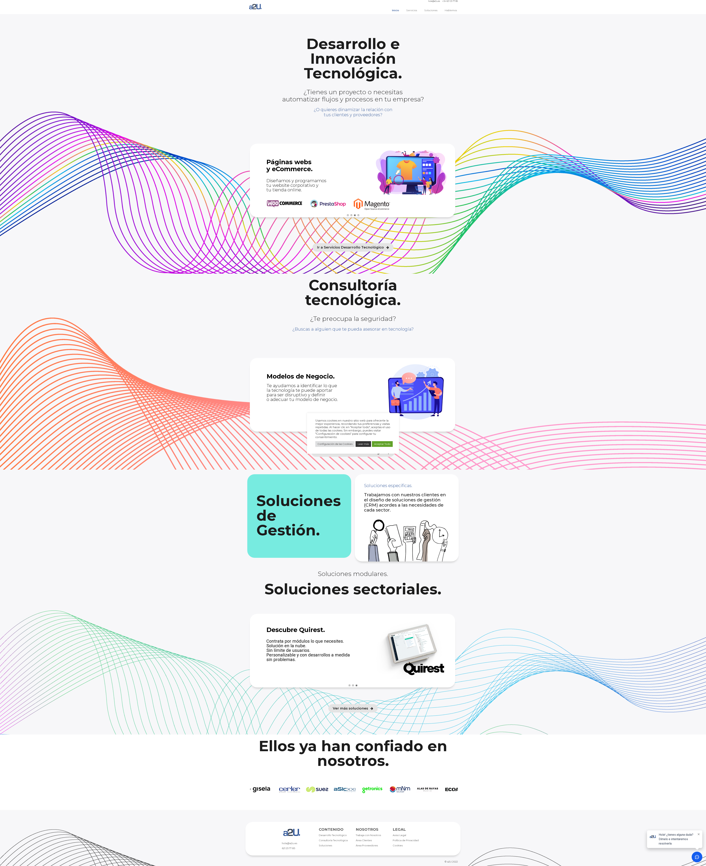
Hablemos (451, 10)
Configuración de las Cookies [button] (335, 443)
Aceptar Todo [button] (382, 443)
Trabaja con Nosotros (368, 835)
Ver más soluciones (351, 708)
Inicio (395, 10)
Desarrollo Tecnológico (333, 835)
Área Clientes (364, 840)
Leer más (363, 443)
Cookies (398, 845)
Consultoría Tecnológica (333, 840)
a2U (449, 861)
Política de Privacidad (406, 840)
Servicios (411, 10)
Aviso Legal (399, 835)
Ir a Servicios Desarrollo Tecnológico (351, 247)
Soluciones (430, 10)
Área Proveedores (367, 845)
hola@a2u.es (434, 1)
